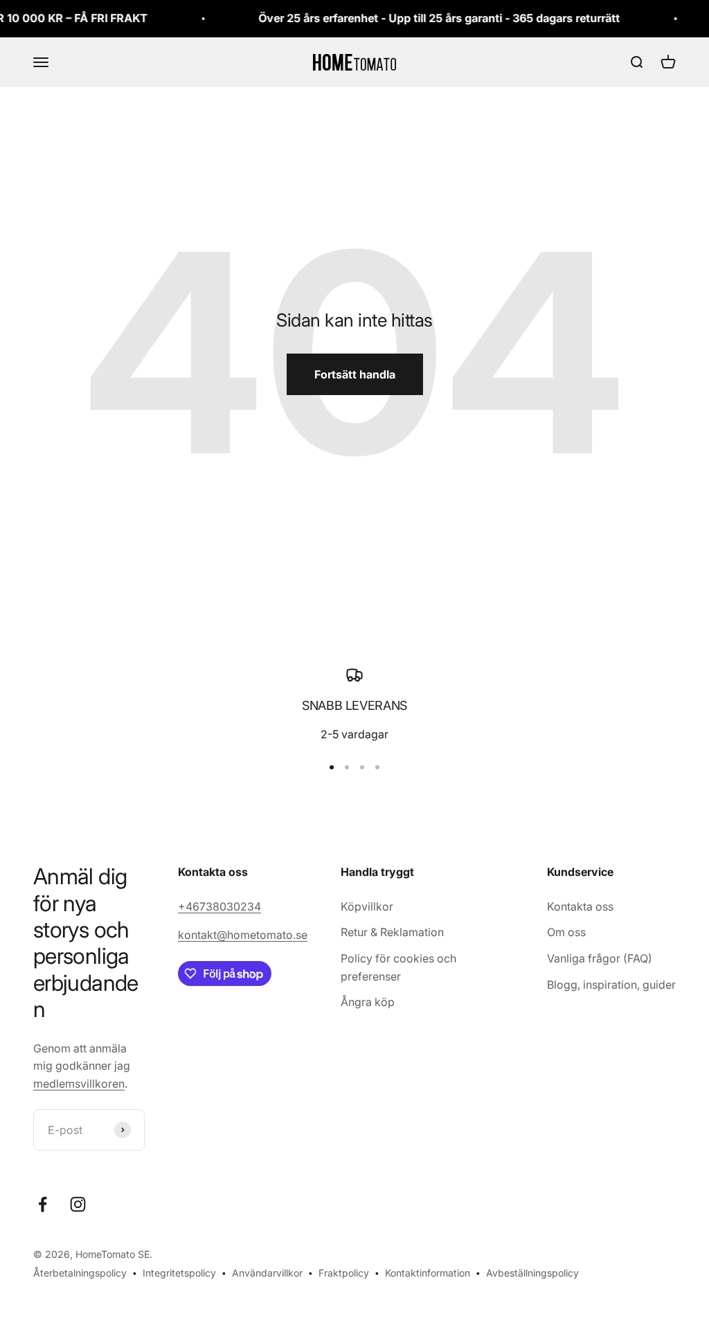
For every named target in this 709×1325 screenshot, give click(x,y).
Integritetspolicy (179, 1273)
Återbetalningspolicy (80, 1273)
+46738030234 (219, 906)
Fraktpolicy (343, 1273)
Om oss (566, 932)
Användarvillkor (267, 1273)
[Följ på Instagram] (78, 1204)
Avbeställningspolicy (532, 1273)
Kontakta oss (580, 906)
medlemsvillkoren (79, 1083)
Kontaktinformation (427, 1273)
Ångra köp (368, 1002)
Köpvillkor (367, 906)
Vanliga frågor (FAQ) (599, 958)
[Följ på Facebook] (42, 1204)
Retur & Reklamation (392, 932)
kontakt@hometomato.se (242, 935)
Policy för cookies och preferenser (398, 967)
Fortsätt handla (354, 374)
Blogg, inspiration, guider (611, 985)
